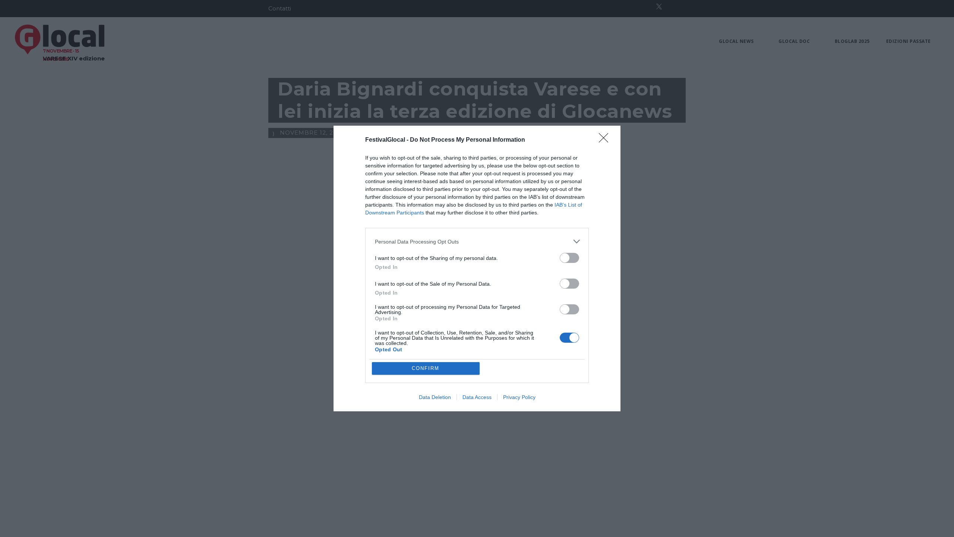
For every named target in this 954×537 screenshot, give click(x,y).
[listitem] (477, 241)
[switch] (569, 258)
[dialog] (477, 268)
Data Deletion (435, 397)
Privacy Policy (519, 397)
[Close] (606, 140)
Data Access (477, 397)
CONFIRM (425, 368)
